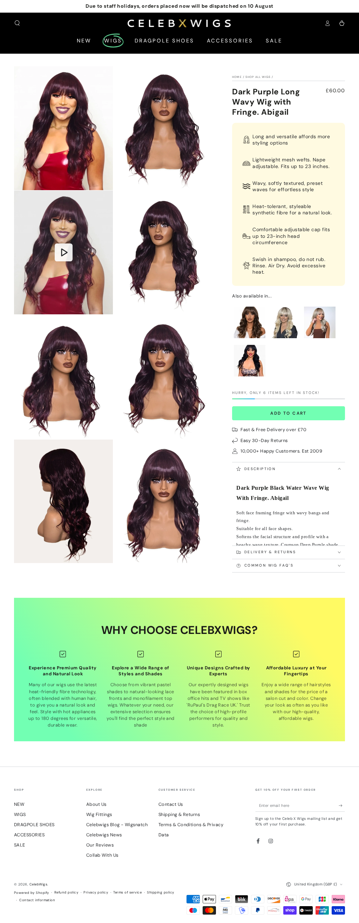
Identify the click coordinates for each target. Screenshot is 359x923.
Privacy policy (95, 892)
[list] (179, 689)
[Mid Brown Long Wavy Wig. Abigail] (249, 338)
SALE (19, 845)
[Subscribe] (342, 805)
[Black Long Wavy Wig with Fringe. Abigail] (249, 377)
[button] (17, 23)
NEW (19, 804)
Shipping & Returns (179, 814)
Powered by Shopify (31, 892)
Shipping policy (160, 892)
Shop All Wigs (258, 77)
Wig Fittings (99, 814)
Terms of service (127, 892)
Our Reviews (100, 845)
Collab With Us (102, 855)
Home (237, 77)
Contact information (37, 900)
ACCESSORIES (29, 835)
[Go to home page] (180, 23)
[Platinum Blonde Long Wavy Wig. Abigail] (284, 338)
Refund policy (66, 892)
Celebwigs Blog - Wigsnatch (117, 825)
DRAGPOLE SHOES (34, 825)
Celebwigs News (104, 835)
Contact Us (170, 804)
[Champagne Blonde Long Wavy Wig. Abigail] (319, 338)
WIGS (20, 814)
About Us (96, 804)
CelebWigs (38, 884)
